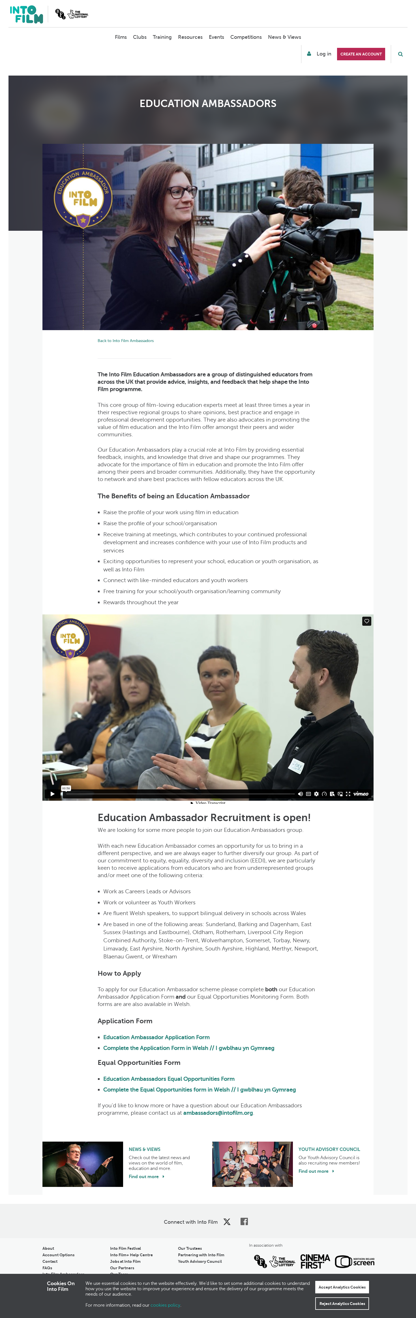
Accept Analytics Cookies (342, 1287)
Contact (49, 1261)
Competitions (246, 37)
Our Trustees (190, 1248)
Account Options (58, 1255)
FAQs (47, 1268)
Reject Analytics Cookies (342, 1303)
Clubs (140, 37)
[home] (26, 15)
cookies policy (165, 1305)
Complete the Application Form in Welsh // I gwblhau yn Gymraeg (189, 1048)
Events (216, 37)
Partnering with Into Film (201, 1255)
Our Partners (122, 1268)
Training (162, 37)
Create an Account (361, 54)
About (48, 1248)
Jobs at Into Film (125, 1261)
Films (121, 37)
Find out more (144, 1176)
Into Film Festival (125, 1248)
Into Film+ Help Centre (131, 1255)
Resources (190, 37)
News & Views (284, 37)
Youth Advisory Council (200, 1261)
